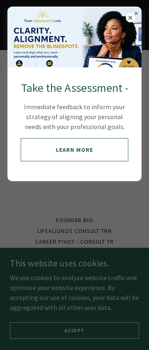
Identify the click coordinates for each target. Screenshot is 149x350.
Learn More (74, 149)
